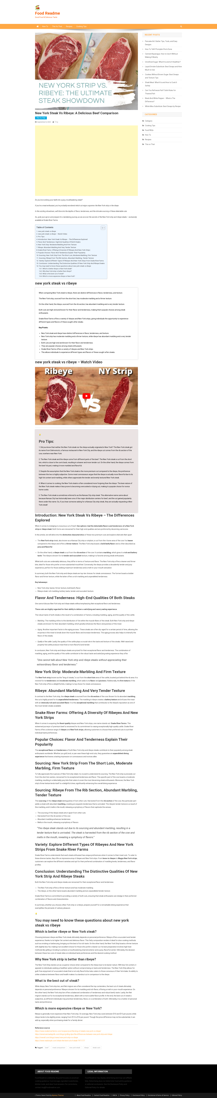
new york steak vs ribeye (47, 231)
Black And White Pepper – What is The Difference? (160, 100)
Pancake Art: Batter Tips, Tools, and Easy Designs (161, 43)
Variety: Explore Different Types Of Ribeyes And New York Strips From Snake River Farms (71, 261)
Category (148, 121)
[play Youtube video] (86, 396)
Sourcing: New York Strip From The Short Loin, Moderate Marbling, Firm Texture (68, 255)
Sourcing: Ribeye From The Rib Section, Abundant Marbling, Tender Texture (66, 258)
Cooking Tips (81, 26)
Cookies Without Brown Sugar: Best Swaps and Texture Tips (162, 76)
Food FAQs (149, 130)
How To (45, 26)
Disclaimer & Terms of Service (158, 1095)
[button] (102, 228)
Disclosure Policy (139, 1095)
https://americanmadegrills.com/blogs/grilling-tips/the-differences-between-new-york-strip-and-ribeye (73, 1034)
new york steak (74, 1048)
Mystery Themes (58, 1095)
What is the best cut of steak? (53, 274)
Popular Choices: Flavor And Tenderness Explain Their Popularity (61, 253)
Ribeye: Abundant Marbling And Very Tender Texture (57, 247)
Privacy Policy (124, 1095)
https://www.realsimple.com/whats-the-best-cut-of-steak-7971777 (60, 1041)
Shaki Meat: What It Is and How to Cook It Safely (161, 84)
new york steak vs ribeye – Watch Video (52, 234)
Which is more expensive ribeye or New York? (59, 276)
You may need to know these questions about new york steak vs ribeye (65, 266)
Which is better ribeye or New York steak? (57, 269)
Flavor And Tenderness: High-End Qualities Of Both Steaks (59, 242)
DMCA (115, 1095)
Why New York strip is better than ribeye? (57, 271)
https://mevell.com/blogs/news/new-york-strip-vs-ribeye (56, 1037)
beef (46, 1048)
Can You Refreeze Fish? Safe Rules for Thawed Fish (160, 92)
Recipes (69, 26)
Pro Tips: (41, 237)
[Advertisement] (86, 143)
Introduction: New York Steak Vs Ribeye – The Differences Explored (63, 239)
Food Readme (47, 13)
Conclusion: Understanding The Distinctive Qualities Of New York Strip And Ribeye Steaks (72, 263)
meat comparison (58, 1048)
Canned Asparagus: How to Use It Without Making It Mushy (161, 55)
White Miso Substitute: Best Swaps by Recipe (163, 106)
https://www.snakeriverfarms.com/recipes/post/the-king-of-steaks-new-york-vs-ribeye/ (68, 1031)
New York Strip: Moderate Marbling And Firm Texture (57, 245)
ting (56, 122)
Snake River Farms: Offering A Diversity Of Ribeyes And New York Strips (64, 250)
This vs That (57, 26)
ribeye (86, 1048)
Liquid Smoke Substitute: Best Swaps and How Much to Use (163, 68)
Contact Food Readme (101, 1095)
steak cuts (96, 1048)
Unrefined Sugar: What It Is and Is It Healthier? (163, 62)
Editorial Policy (177, 1095)
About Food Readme (84, 1095)
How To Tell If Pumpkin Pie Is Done (158, 49)
